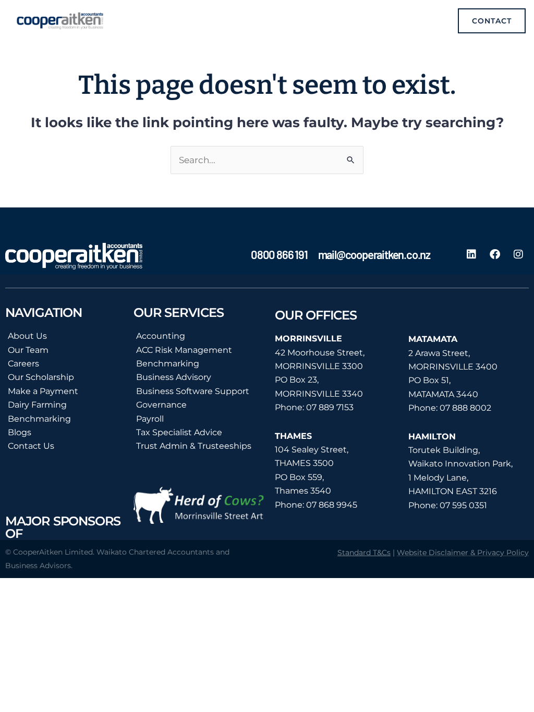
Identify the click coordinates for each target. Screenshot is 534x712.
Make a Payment (43, 391)
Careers (23, 364)
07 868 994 (329, 505)
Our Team (28, 350)
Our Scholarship (41, 377)
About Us (27, 336)
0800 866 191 (279, 254)
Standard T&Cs (364, 552)
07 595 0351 (463, 505)
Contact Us (31, 446)
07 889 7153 (330, 407)
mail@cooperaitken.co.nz (374, 254)
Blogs (19, 432)
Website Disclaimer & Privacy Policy (463, 552)
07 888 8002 (465, 408)
